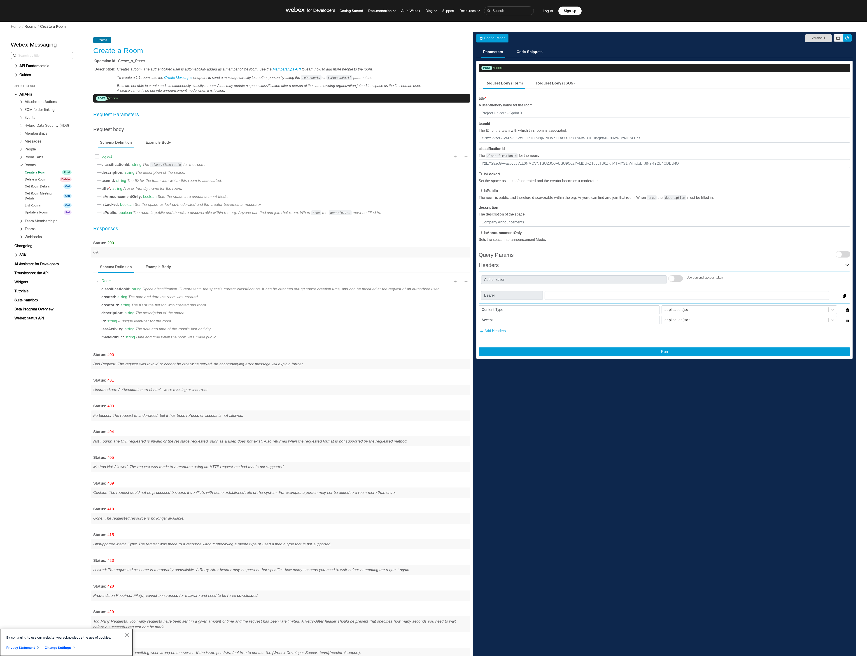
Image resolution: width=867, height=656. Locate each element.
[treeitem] (34, 66)
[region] (66, 642)
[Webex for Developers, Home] (310, 10)
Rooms (30, 26)
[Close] (127, 635)
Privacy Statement (20, 647)
